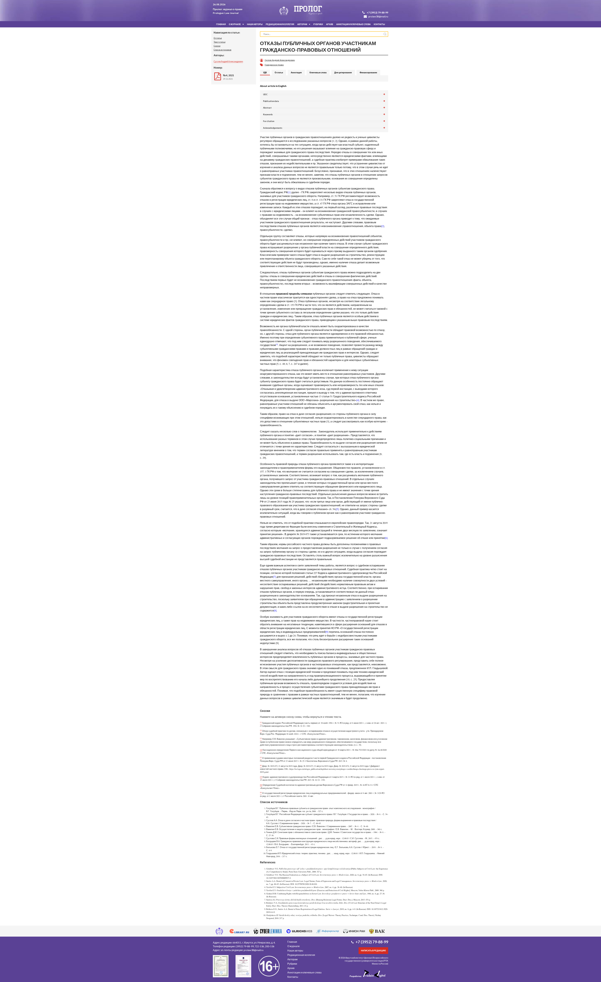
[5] (337, 509)
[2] (382, 226)
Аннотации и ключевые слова (353, 24)
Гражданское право (274, 65)
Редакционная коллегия (280, 24)
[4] (357, 400)
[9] (326, 631)
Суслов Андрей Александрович (228, 61)
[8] (275, 610)
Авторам (302, 24)
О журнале (235, 24)
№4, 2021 (228, 75)
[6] (386, 537)
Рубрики (318, 24)
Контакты (379, 24)
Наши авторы (255, 24)
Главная (221, 24)
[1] (289, 192)
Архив (329, 24)
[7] (274, 576)
